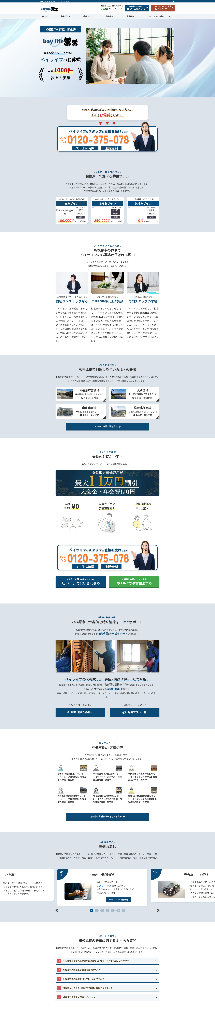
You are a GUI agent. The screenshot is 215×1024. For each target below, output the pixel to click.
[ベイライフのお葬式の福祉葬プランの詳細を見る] (143, 210)
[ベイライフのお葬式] (57, 9)
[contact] (173, 1)
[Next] (158, 910)
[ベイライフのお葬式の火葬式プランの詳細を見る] (72, 210)
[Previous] (57, 910)
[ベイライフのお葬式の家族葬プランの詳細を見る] (107, 210)
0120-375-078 (103, 886)
